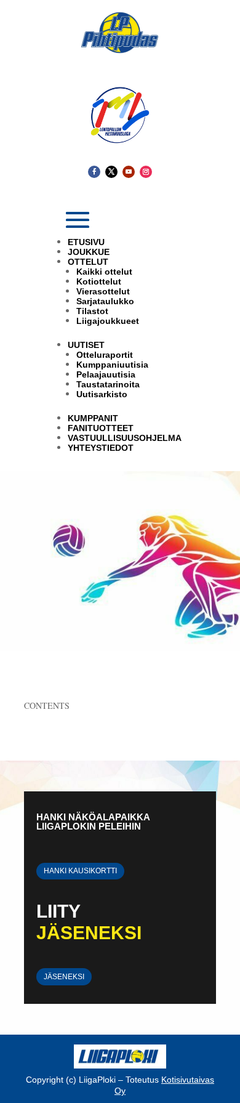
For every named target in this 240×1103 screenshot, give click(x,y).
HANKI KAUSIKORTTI (80, 871)
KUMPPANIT (93, 418)
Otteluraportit (104, 355)
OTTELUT (88, 262)
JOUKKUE (89, 252)
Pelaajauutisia (105, 374)
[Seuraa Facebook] (94, 172)
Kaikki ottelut (104, 272)
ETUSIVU (86, 242)
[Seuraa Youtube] (128, 172)
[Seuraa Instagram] (146, 172)
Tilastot (92, 311)
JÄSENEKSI (64, 976)
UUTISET (86, 345)
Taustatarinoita (108, 384)
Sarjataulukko (105, 301)
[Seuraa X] (111, 172)
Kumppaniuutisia (112, 365)
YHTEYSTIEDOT (101, 448)
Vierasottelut (103, 291)
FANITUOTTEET (101, 428)
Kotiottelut (98, 281)
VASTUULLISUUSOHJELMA (125, 438)
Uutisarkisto (101, 394)
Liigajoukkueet (107, 321)
